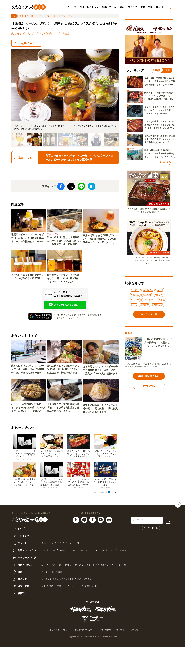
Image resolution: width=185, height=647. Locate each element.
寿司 (43, 550)
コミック (132, 7)
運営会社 (120, 629)
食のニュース (47, 543)
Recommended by (100, 492)
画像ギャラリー (68, 16)
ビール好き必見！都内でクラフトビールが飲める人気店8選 (27, 277)
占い (43, 565)
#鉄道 (134, 305)
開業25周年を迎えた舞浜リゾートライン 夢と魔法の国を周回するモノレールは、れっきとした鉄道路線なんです (159, 153)
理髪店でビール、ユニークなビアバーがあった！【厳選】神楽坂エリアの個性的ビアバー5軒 (27, 238)
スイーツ (122, 550)
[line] (85, 519)
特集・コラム (109, 7)
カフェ (111, 550)
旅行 (122, 7)
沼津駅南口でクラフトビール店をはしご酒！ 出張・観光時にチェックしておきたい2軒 (63, 278)
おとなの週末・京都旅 (51, 572)
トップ (21, 528)
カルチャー (105, 565)
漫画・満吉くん (84, 579)
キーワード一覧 (151, 528)
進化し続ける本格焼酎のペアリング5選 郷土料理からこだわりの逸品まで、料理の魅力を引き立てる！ (64, 369)
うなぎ (62, 550)
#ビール (31, 34)
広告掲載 (134, 629)
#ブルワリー (42, 34)
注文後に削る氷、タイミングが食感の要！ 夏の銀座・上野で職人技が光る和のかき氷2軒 (100, 408)
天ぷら (72, 550)
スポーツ (77, 565)
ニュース (71, 7)
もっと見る (165, 162)
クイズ (52, 565)
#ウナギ (135, 289)
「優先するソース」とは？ (66, 318)
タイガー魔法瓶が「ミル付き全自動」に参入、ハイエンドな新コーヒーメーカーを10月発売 (159, 110)
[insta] (109, 519)
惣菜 (59, 586)
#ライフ (135, 300)
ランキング (23, 536)
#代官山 (66, 34)
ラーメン (83, 550)
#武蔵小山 (148, 289)
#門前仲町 (157, 305)
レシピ (117, 565)
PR (78, 543)
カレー (52, 550)
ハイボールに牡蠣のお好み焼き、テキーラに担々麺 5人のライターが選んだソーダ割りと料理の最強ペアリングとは (28, 408)
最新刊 (159, 7)
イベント (69, 543)
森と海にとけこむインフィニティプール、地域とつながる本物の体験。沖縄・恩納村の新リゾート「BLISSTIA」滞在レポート (28, 369)
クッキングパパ (48, 579)
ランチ (101, 550)
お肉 (43, 586)
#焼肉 (160, 289)
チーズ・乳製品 (84, 586)
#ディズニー (149, 300)
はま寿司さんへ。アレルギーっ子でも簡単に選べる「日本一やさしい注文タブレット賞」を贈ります (100, 370)
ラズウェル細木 (66, 579)
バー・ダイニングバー (48, 16)
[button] (13, 85)
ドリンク (99, 586)
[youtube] (101, 519)
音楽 (67, 565)
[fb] (93, 519)
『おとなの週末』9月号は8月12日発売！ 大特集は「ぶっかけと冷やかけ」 (158, 342)
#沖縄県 (147, 294)
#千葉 (162, 300)
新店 (59, 543)
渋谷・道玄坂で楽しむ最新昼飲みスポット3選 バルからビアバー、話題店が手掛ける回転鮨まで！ (64, 241)
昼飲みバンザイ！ (53, 234)
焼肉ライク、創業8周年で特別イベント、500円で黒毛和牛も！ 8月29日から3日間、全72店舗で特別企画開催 (159, 96)
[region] (65, 98)
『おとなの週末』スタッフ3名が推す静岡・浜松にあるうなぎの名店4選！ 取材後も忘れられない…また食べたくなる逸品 (159, 125)
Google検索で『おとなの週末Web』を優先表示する (78, 314)
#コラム (158, 294)
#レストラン (54, 34)
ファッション (91, 565)
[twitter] (76, 519)
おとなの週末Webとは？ (58, 629)
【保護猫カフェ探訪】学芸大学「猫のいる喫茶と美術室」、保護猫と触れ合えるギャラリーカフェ (63, 408)
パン (93, 550)
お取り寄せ (146, 7)
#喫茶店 (144, 305)
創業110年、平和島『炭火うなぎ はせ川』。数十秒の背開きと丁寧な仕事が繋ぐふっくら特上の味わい (159, 81)
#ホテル (135, 294)
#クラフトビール (18, 34)
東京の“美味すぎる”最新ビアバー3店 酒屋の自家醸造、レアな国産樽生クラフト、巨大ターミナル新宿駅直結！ (100, 239)
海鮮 (51, 586)
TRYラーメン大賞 (26, 557)
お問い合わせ (105, 629)
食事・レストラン (89, 7)
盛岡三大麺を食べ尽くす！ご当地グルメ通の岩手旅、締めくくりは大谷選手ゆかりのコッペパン (159, 139)
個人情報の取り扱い (84, 629)
